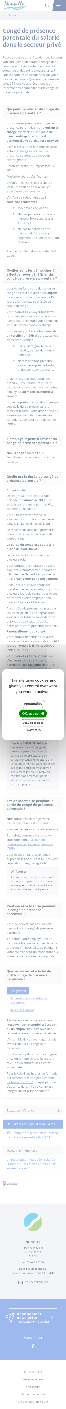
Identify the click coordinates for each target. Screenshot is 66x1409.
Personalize (33, 703)
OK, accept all (33, 713)
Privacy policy (33, 729)
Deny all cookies (33, 722)
